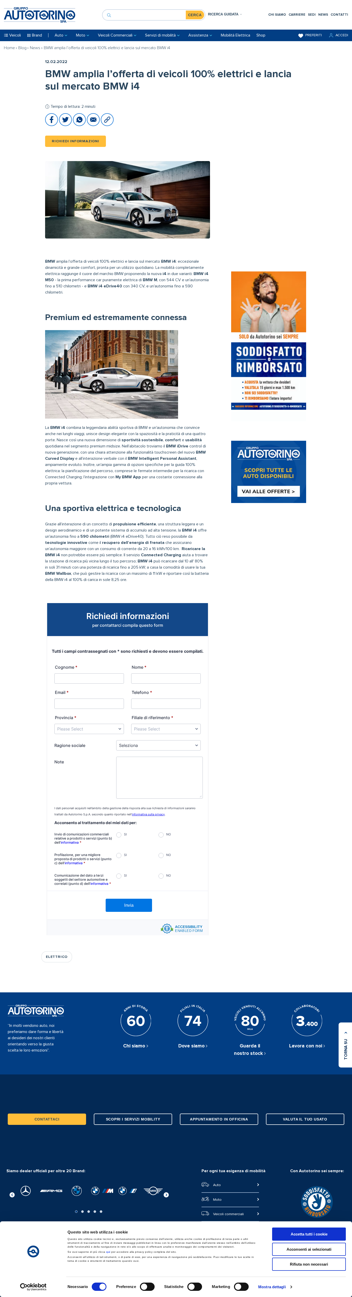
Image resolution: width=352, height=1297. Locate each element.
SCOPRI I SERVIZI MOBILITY (133, 1119)
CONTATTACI (47, 1119)
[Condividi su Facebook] (52, 125)
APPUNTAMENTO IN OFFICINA (219, 1119)
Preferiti (313, 35)
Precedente (12, 1194)
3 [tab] (88, 1211)
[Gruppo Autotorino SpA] (39, 15)
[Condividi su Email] (94, 125)
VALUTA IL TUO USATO (305, 1119)
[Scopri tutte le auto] (268, 472)
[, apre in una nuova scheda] (25, 1191)
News (35, 48)
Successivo (166, 1194)
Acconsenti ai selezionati (309, 1249)
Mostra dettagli (272, 1287)
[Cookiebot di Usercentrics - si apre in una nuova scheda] (33, 1287)
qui (108, 1251)
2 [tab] (82, 1211)
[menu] (308, 15)
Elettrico (57, 957)
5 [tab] (101, 1211)
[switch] (147, 1287)
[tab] (225, 14)
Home (9, 48)
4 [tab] (95, 1211)
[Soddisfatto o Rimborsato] (268, 347)
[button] (338, 35)
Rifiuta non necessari (309, 1264)
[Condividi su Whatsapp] (80, 125)
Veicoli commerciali (228, 1214)
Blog (22, 48)
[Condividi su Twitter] (66, 125)
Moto (217, 1200)
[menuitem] (277, 14)
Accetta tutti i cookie (309, 1234)
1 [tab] (76, 1211)
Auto (217, 1185)
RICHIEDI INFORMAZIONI (75, 141)
